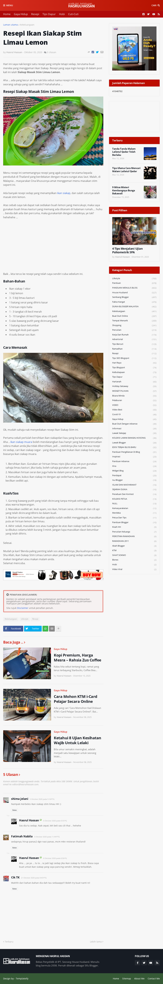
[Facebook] (93, 52)
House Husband (134, 292)
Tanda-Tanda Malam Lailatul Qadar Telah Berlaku (124, 151)
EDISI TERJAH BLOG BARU (134, 447)
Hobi (62, 14)
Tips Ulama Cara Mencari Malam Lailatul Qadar (126, 170)
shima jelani (19, 799)
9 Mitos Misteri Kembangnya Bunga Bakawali (123, 190)
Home (7, 14)
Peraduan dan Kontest (134, 494)
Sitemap (126, 978)
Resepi (35, 14)
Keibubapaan (134, 372)
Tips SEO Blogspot (134, 358)
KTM (134, 550)
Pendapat (134, 475)
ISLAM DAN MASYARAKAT (134, 484)
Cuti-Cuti (73, 14)
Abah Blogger (134, 545)
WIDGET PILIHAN (134, 390)
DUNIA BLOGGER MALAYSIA (134, 306)
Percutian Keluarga (134, 531)
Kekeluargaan (27, 24)
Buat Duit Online (134, 315)
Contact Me (154, 978)
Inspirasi (134, 456)
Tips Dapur (49, 14)
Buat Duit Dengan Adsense (134, 423)
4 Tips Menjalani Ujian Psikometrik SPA (127, 250)
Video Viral (134, 569)
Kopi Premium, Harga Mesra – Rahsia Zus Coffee (77, 657)
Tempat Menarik (134, 320)
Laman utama (10, 24)
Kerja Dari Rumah (134, 334)
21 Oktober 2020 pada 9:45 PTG (34, 878)
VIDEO (134, 405)
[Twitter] (97, 52)
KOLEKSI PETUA (134, 498)
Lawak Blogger (134, 442)
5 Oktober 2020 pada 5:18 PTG (42, 799)
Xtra (134, 466)
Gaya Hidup (21, 14)
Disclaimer (22, 607)
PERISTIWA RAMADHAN (134, 536)
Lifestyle (24, 619)
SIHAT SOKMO (134, 555)
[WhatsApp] (45, 628)
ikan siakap (63, 193)
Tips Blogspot (134, 367)
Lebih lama (96, 941)
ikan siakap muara (21, 442)
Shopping (134, 325)
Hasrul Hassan (29, 820)
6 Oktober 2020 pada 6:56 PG (55, 858)
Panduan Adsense (134, 461)
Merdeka (134, 512)
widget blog (134, 470)
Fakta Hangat (134, 301)
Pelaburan (134, 400)
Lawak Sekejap (134, 433)
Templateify (22, 978)
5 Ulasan (51, 52)
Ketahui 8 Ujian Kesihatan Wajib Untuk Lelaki (77, 740)
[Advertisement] (53, 245)
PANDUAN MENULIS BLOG (134, 287)
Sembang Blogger (134, 297)
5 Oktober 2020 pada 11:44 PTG (47, 836)
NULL (134, 503)
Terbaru (9, 941)
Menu (9, 5)
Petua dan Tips (134, 517)
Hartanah (134, 381)
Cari (154, 5)
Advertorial (134, 339)
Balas (14, 810)
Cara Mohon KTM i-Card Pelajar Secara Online (75, 699)
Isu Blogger (134, 480)
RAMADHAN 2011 (134, 541)
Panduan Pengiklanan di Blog (134, 451)
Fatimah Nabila (21, 836)
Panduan (134, 283)
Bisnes (134, 559)
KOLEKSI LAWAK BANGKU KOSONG (134, 437)
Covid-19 (134, 414)
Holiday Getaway (134, 386)
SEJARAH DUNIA (134, 489)
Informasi (134, 428)
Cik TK (15, 877)
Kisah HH (134, 526)
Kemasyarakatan (134, 508)
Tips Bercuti (134, 344)
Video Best (134, 409)
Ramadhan (134, 348)
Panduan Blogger (134, 522)
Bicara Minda (134, 395)
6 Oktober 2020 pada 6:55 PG (55, 820)
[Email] (102, 52)
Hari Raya (134, 362)
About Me (139, 978)
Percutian (134, 329)
